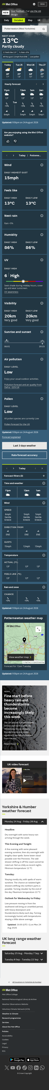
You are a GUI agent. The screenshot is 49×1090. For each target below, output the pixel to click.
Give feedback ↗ (19, 11)
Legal (4, 1043)
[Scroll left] (36, 84)
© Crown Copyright (24, 1073)
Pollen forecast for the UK (17, 424)
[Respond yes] (7, 141)
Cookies (5, 1039)
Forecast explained (11, 437)
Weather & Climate (10, 1014)
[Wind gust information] (41, 165)
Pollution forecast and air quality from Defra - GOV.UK (23, 386)
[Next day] (13, 155)
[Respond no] (15, 141)
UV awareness (11, 291)
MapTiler (27, 662)
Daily (6, 20)
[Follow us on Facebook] (18, 1067)
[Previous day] (6, 155)
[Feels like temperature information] (41, 190)
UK (39, 20)
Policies (5, 1031)
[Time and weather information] (43, 483)
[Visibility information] (41, 303)
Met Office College (10, 994)
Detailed (18, 20)
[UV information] (41, 260)
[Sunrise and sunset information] (41, 332)
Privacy (5, 1047)
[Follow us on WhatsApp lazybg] (42, 1067)
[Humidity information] (41, 234)
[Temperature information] (43, 555)
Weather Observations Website (15, 1004)
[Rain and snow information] (43, 587)
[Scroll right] (43, 84)
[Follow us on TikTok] (24, 1067)
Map (30, 20)
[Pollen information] (41, 399)
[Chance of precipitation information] (41, 215)
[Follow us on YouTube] (12, 1067)
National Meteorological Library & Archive (19, 999)
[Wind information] (43, 503)
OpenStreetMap (38, 662)
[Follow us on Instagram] (30, 1067)
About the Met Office (11, 1027)
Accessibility (7, 1036)
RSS (3, 1051)
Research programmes (11, 1018)
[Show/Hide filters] (43, 475)
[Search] (42, 29)
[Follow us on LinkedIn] (36, 1067)
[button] (24, 640)
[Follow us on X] (6, 1067)
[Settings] (34, 4)
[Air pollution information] (41, 359)
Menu (42, 4)
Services (5, 1022)
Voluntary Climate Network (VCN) (16, 1009)
